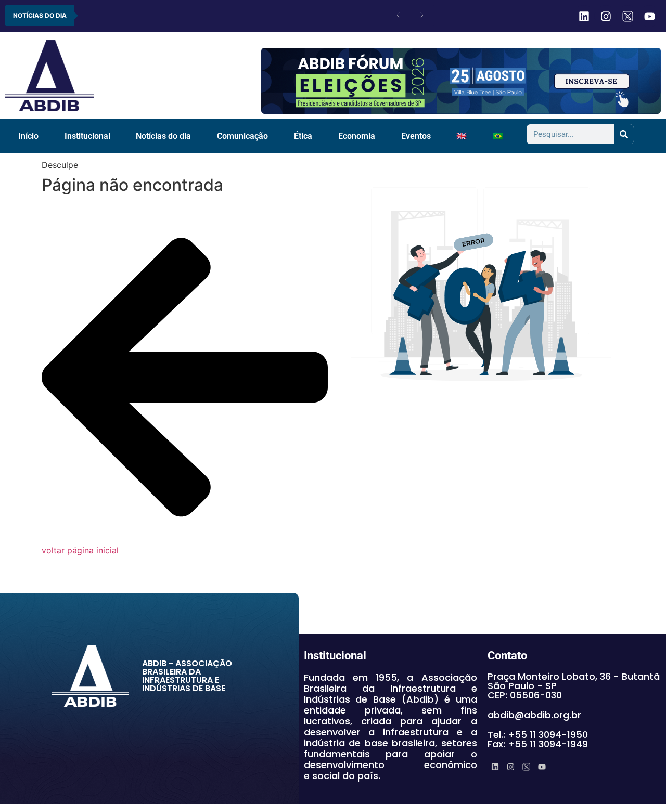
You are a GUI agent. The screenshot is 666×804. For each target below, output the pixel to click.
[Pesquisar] (624, 134)
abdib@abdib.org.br (534, 714)
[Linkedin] (584, 16)
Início (28, 136)
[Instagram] (606, 16)
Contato (507, 655)
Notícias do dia (163, 136)
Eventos (416, 136)
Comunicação (242, 136)
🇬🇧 (461, 136)
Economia (356, 136)
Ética (303, 136)
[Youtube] (649, 16)
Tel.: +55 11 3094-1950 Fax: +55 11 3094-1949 (538, 739)
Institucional (87, 136)
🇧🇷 (498, 136)
